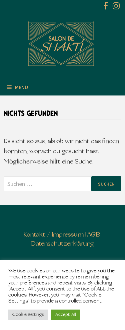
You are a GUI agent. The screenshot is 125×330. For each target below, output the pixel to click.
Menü (21, 87)
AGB (93, 235)
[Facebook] (106, 7)
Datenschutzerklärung (62, 244)
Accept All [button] (65, 315)
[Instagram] (116, 7)
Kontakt (34, 235)
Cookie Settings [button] (28, 315)
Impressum (68, 235)
